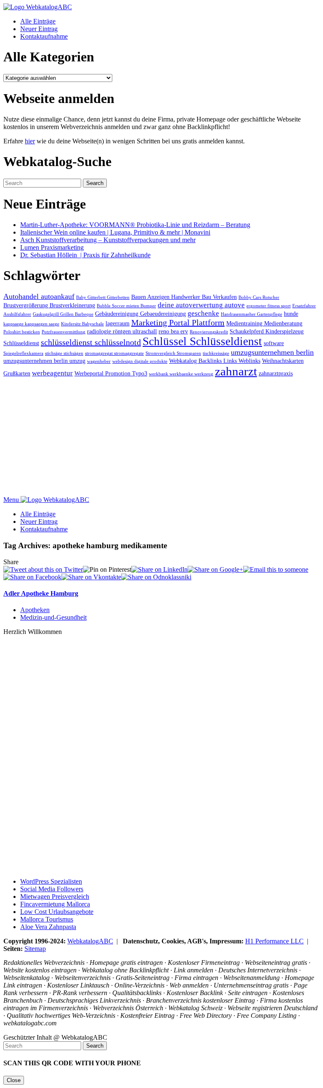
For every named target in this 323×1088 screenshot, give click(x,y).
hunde (291, 313)
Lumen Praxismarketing (52, 247)
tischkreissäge (216, 353)
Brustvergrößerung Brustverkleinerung (49, 305)
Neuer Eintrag (39, 28)
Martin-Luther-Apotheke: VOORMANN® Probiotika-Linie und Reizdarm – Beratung (135, 224)
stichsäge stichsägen (64, 353)
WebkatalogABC (90, 941)
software (274, 343)
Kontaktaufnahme (44, 36)
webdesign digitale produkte (139, 361)
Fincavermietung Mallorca (55, 904)
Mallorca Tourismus (46, 919)
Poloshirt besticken (21, 332)
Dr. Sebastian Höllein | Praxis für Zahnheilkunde (85, 255)
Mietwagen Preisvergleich (54, 896)
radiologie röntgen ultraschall (122, 331)
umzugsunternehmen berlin (272, 352)
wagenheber (99, 361)
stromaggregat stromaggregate (114, 353)
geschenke (203, 313)
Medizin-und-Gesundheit (53, 617)
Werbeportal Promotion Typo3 (110, 373)
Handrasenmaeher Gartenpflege (251, 314)
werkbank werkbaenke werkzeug (181, 374)
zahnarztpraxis (276, 373)
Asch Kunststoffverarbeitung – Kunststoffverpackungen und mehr (108, 239)
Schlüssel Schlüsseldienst (202, 341)
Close (14, 1080)
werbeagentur (52, 373)
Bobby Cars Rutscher (258, 297)
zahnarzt (236, 371)
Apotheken (35, 609)
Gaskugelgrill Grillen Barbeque (63, 314)
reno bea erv (173, 331)
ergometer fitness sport (268, 306)
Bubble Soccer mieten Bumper (126, 306)
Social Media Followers (51, 889)
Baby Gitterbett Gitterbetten (103, 297)
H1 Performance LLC (274, 941)
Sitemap (35, 948)
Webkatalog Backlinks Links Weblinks (214, 360)
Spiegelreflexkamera (23, 353)
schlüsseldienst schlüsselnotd (91, 342)
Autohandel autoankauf (38, 296)
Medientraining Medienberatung (264, 323)
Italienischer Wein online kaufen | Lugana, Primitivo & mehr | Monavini (115, 232)
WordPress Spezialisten (51, 881)
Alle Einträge (38, 21)
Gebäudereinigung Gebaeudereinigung (140, 313)
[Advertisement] (161, 437)
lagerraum (118, 323)
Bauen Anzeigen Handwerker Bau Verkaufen (184, 296)
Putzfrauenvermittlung (63, 332)
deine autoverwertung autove (201, 305)
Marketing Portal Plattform (178, 322)
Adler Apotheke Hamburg (40, 593)
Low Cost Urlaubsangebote (56, 911)
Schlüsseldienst (21, 343)
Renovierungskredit (209, 332)
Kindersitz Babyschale (82, 324)
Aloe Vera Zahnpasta (48, 926)
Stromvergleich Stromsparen (173, 353)
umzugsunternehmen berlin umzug (44, 360)
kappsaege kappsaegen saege (31, 324)
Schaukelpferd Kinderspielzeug (267, 331)
